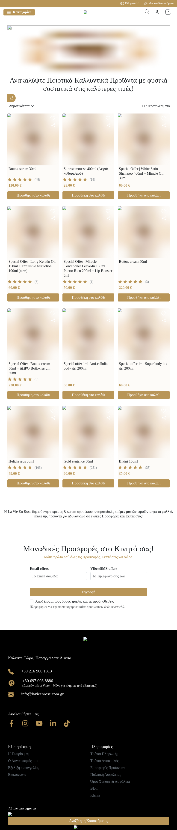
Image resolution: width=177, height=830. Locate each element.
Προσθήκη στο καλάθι (33, 195)
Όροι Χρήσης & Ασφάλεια (110, 781)
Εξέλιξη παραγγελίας (23, 768)
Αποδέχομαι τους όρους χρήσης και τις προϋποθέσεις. (75, 601)
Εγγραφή (88, 592)
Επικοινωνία (17, 774)
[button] (132, 3)
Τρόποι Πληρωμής (104, 754)
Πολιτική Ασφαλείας (105, 774)
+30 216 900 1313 (36, 671)
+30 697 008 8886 (37, 680)
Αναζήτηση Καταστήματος (88, 821)
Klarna (95, 795)
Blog (93, 788)
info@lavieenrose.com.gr (42, 694)
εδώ (121, 607)
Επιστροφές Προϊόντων (107, 768)
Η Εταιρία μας (18, 754)
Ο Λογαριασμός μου (23, 761)
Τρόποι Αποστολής (104, 761)
